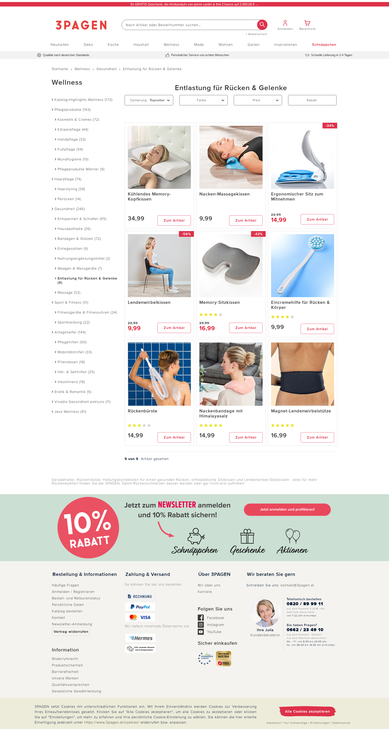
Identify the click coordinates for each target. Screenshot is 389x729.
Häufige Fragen (65, 585)
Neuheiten (60, 44)
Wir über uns (209, 585)
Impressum (273, 723)
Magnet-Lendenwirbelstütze (301, 411)
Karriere (205, 591)
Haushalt (141, 44)
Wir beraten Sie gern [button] (271, 574)
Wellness (171, 44)
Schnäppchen (324, 44)
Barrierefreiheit (65, 671)
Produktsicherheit (67, 665)
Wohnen (226, 44)
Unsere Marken (65, 678)
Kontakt (58, 617)
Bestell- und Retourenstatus (76, 598)
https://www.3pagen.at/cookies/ (111, 722)
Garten (254, 44)
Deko (88, 44)
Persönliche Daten (68, 604)
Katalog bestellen (67, 611)
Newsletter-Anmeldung (72, 624)
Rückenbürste (142, 411)
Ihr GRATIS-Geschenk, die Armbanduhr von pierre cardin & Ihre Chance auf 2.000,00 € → (194, 4)
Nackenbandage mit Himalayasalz (221, 413)
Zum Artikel (174, 220)
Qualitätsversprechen (71, 684)
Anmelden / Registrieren (73, 591)
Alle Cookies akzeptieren (307, 711)
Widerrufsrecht (65, 658)
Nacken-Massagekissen (224, 194)
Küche (113, 44)
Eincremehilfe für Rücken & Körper (300, 305)
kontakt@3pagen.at (297, 585)
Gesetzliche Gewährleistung (76, 691)
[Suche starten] (262, 25)
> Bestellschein (256, 34)
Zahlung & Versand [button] (147, 574)
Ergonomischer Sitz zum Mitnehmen (297, 196)
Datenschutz (342, 723)
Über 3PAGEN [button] (214, 574)
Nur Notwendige (296, 723)
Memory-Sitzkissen (219, 302)
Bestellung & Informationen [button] (84, 574)
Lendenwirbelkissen (149, 302)
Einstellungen (320, 723)
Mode (199, 44)
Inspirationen (285, 44)
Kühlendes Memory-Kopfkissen (149, 196)
